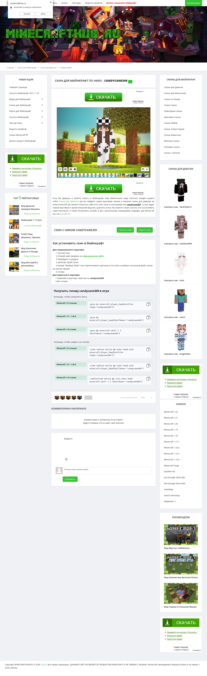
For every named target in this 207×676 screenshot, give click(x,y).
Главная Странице (18, 87)
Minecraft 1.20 (171, 423)
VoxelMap (168, 489)
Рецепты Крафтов (17, 129)
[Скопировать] (148, 304)
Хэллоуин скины (172, 147)
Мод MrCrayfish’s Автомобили (29, 264)
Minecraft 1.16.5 (171, 447)
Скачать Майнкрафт (26, 117)
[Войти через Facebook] (66, 451)
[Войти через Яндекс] (66, 455)
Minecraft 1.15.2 (171, 453)
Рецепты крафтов (93, 3)
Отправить (70, 479)
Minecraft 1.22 (171, 411)
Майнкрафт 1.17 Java (31, 220)
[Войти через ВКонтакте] (66, 447)
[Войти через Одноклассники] (66, 463)
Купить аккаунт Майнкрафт (22, 141)
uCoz (43, 664)
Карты (54, 3)
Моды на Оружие (31, 241)
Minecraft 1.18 (171, 435)
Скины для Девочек (69, 201)
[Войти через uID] (66, 442)
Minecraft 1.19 (171, 429)
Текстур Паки (26, 123)
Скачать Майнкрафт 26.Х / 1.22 (24, 93)
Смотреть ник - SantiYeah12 (178, 207)
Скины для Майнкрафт (26, 105)
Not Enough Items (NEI (174, 483)
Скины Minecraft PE (18, 135)
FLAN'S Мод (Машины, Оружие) (30, 236)
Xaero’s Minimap (172, 495)
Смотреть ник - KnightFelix (177, 354)
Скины (64, 3)
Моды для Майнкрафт (26, 99)
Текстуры (76, 3)
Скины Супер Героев (174, 129)
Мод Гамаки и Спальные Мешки (180, 606)
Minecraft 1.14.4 (171, 459)
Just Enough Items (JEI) (174, 477)
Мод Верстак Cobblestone (177, 548)
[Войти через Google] (66, 459)
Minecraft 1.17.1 (171, 441)
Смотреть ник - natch (174, 317)
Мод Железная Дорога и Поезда (29, 250)
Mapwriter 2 (170, 501)
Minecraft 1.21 (171, 417)
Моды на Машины (32, 213)
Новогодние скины (173, 111)
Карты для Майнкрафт (26, 111)
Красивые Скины (172, 117)
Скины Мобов (170, 123)
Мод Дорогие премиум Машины (30, 207)
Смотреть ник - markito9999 (178, 243)
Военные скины (171, 141)
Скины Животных (172, 135)
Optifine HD (169, 471)
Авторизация (193, 3)
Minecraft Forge (171, 465)
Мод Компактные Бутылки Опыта (181, 577)
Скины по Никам (172, 99)
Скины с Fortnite (172, 153)
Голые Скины (170, 105)
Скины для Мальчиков (175, 93)
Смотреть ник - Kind (174, 280)
